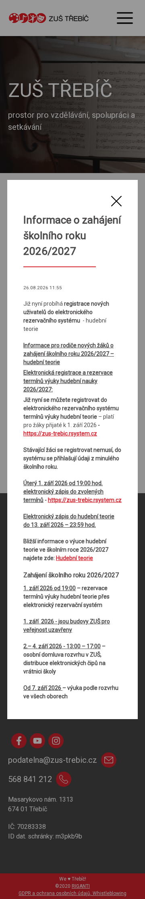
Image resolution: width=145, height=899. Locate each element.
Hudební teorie (74, 558)
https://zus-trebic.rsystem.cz (60, 433)
